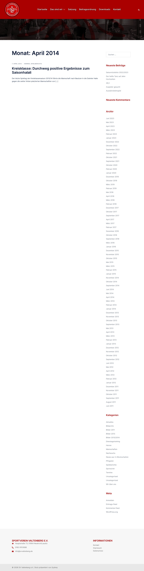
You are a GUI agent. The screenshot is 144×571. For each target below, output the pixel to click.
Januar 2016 (111, 247)
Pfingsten (110, 461)
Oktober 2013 (111, 320)
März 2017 (110, 223)
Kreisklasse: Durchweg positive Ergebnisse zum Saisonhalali (51, 70)
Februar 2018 (111, 204)
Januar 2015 (111, 274)
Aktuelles (109, 422)
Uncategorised (112, 476)
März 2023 (110, 130)
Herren (27, 63)
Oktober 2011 (111, 394)
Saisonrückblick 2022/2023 (117, 72)
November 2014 (112, 278)
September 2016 (112, 239)
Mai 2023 (110, 122)
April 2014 (110, 297)
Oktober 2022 (111, 146)
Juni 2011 (109, 406)
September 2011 (112, 398)
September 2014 (112, 285)
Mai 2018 (109, 192)
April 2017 (110, 219)
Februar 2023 (111, 134)
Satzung (72, 9)
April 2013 (110, 332)
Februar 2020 (111, 169)
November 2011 (112, 390)
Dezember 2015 (112, 250)
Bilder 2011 (110, 430)
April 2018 (110, 196)
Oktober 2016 (111, 235)
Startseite (42, 9)
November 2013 (112, 317)
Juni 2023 (110, 118)
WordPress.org (112, 512)
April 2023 (110, 126)
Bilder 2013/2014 (113, 437)
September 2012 (112, 359)
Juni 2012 (110, 363)
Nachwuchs (110, 453)
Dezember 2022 (112, 142)
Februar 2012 (111, 379)
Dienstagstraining (113, 441)
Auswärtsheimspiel (113, 91)
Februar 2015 (111, 270)
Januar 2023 (111, 138)
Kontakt (117, 9)
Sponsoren (110, 469)
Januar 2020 (111, 173)
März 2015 (110, 266)
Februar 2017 (111, 227)
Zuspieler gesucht (113, 87)
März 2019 (110, 184)
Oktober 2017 (111, 212)
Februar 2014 (111, 305)
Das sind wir (56, 9)
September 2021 (112, 161)
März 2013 (110, 336)
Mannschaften (111, 449)
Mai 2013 (109, 328)
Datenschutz (98, 551)
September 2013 (112, 324)
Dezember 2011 (112, 386)
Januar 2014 (111, 309)
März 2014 (110, 301)
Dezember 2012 (112, 348)
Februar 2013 (111, 340)
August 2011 (111, 402)
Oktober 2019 (111, 181)
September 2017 (112, 215)
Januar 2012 (111, 383)
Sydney (55, 567)
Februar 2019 (111, 188)
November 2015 (112, 254)
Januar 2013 (111, 344)
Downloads (104, 9)
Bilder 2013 (110, 434)
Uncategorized (112, 480)
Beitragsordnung (87, 9)
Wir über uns (111, 484)
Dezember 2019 (112, 177)
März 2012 (110, 375)
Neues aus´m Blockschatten (117, 457)
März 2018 (110, 200)
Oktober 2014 (111, 282)
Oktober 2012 (111, 355)
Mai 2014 (109, 293)
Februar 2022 (111, 153)
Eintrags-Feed (111, 504)
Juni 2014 (110, 289)
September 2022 (113, 149)
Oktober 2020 (111, 165)
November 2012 (112, 352)
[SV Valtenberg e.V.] (12, 9)
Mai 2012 (109, 367)
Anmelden (110, 500)
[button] (139, 9)
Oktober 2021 (111, 157)
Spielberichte (36, 63)
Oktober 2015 (111, 258)
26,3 (108, 83)
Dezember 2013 (112, 313)
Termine (109, 472)
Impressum (97, 548)
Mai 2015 (109, 262)
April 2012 (110, 371)
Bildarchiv (110, 426)
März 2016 (110, 243)
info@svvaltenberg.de (24, 551)
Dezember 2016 (112, 231)
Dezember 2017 (112, 208)
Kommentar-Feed (113, 508)
